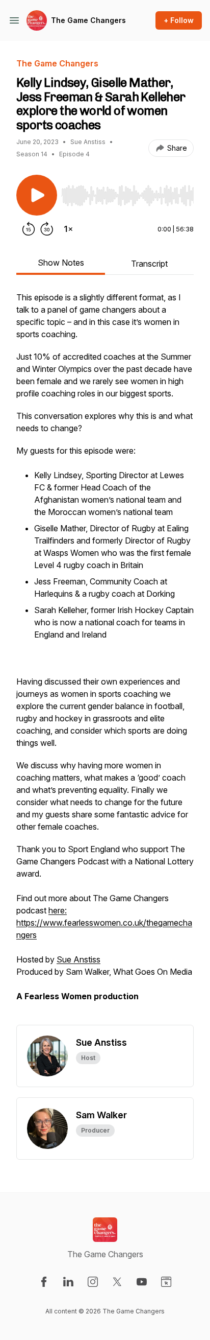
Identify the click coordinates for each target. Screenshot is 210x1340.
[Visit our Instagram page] (93, 1282)
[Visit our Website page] (166, 1282)
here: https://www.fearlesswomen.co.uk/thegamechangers (104, 922)
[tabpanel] (105, 658)
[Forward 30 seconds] (47, 229)
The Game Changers (88, 20)
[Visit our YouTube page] (142, 1282)
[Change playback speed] (68, 229)
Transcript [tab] (149, 263)
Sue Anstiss (78, 959)
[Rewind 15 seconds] (28, 229)
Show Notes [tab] (61, 262)
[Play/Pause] (36, 195)
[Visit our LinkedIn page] (68, 1282)
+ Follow (179, 20)
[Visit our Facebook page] (44, 1282)
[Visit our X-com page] (117, 1282)
